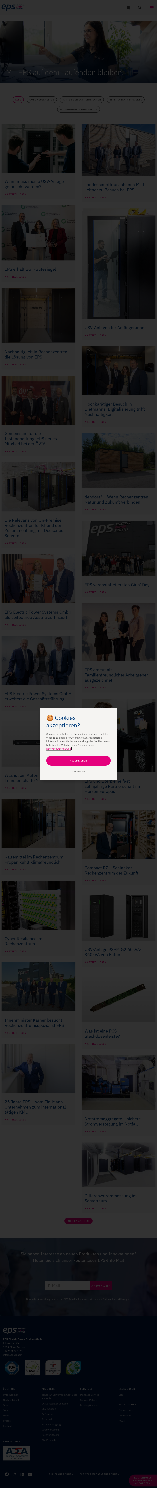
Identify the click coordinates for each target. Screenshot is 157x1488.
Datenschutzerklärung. (58, 748)
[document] (78, 744)
